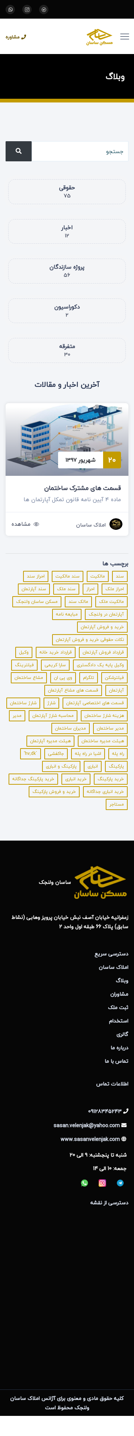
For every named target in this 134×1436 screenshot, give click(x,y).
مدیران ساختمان (70, 728)
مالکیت (97, 576)
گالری (122, 1034)
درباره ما (119, 1047)
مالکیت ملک (111, 601)
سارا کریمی (55, 665)
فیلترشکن (114, 677)
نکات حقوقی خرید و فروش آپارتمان (90, 639)
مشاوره (13, 37)
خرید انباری (76, 779)
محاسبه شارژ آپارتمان (53, 715)
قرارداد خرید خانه (55, 652)
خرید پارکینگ (111, 779)
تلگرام (88, 677)
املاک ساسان (91, 524)
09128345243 (105, 1111)
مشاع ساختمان (29, 677)
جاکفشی (56, 753)
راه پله (118, 753)
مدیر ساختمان (110, 728)
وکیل (24, 652)
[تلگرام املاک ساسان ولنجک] (43, 9)
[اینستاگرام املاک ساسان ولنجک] (27, 9)
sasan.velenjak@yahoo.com (87, 1125)
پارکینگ (116, 766)
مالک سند (78, 601)
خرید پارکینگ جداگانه (33, 779)
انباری (92, 766)
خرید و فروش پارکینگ (54, 792)
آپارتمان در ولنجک (106, 614)
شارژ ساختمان (23, 703)
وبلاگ (122, 980)
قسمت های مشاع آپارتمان (73, 690)
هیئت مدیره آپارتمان (50, 741)
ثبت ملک (118, 1007)
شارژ (51, 703)
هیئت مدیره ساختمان (103, 741)
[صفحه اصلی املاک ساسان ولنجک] (76, 36)
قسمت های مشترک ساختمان (82, 488)
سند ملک (66, 589)
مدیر (17, 715)
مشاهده (21, 524)
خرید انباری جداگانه (105, 792)
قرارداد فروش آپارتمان (103, 652)
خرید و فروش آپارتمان (102, 627)
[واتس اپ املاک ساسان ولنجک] (10, 9)
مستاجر (116, 804)
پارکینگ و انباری (61, 766)
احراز (90, 589)
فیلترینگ (24, 665)
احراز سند (36, 576)
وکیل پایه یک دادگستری (100, 665)
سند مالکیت (67, 576)
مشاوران (119, 994)
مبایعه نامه (67, 614)
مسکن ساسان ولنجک (37, 601)
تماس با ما (116, 1061)
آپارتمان (116, 690)
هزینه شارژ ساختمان (104, 715)
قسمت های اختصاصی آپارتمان (95, 703)
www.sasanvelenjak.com (90, 1139)
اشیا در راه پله (88, 753)
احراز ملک (114, 589)
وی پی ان (63, 677)
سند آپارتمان (34, 589)
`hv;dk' (30, 753)
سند (120, 576)
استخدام (118, 1020)
